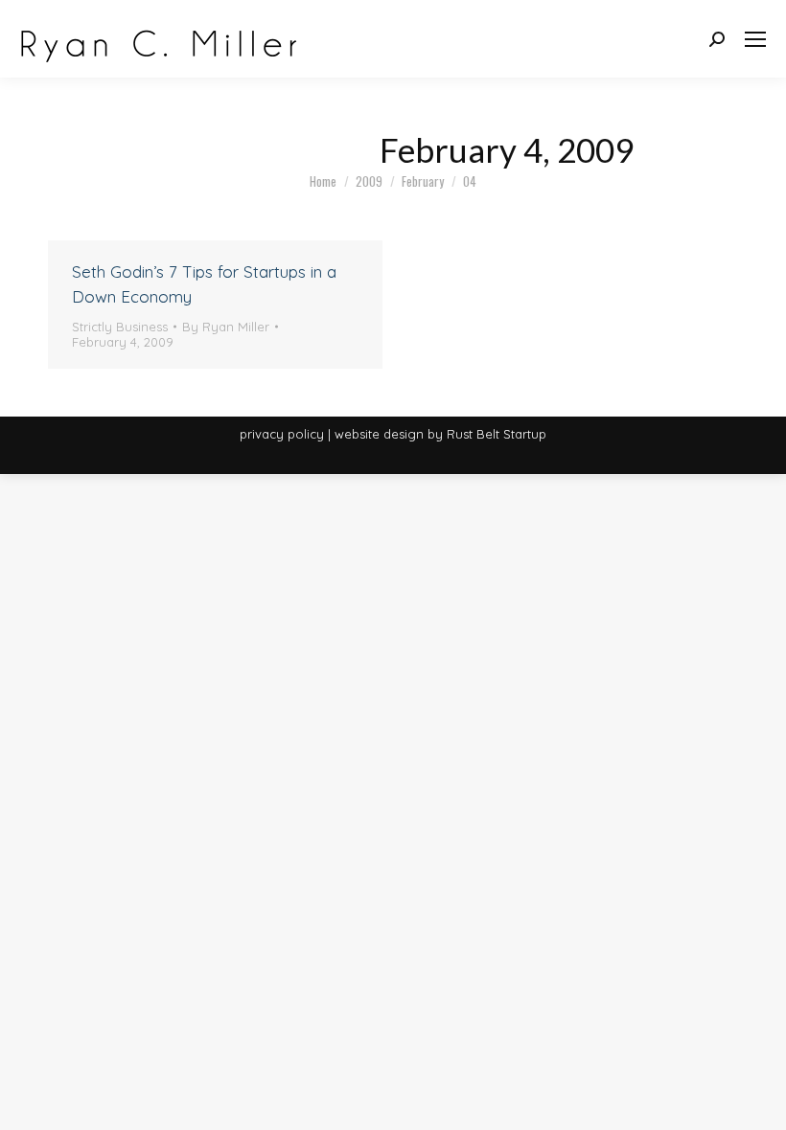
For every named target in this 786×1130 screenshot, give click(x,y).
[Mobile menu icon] (755, 39)
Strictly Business (120, 326)
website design (379, 433)
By (225, 326)
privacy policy (282, 433)
